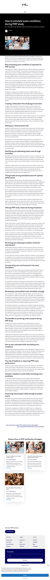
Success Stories (9, 544)
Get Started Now (10, 531)
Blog (34, 544)
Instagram (35, 542)
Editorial (12, 26)
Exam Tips (8, 542)
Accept (25, 575)
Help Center (22, 544)
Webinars (8, 546)
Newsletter (35, 546)
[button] (48, 565)
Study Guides (9, 540)
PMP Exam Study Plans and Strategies (37, 26)
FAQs (15, 26)
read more (8, 468)
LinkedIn (35, 540)
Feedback (22, 546)
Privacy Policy (25, 578)
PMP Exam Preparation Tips (23, 26)
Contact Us (22, 540)
